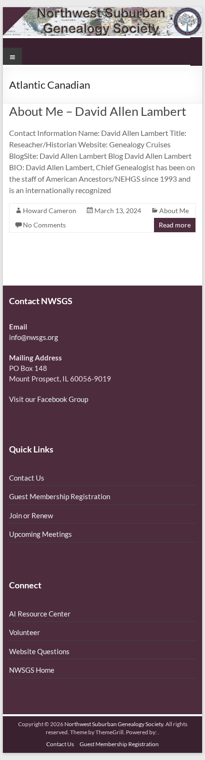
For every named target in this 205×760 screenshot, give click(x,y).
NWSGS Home (31, 670)
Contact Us (26, 477)
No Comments (44, 225)
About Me (174, 210)
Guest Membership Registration (59, 496)
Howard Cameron (49, 210)
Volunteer (24, 632)
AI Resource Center (40, 613)
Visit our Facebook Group (48, 399)
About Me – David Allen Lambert (97, 111)
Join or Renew (31, 515)
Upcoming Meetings (40, 534)
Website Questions (39, 651)
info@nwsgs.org (33, 337)
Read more (175, 225)
